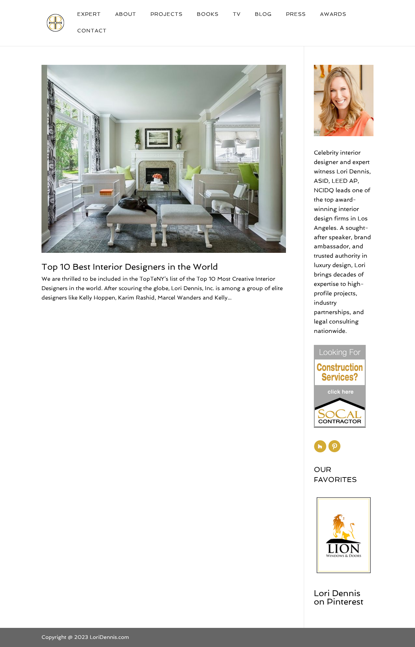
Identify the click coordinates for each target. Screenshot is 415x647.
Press (296, 14)
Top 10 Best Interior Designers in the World (130, 267)
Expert (89, 14)
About (125, 14)
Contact (92, 31)
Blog (263, 14)
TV (237, 14)
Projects (166, 14)
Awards (333, 14)
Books (208, 14)
